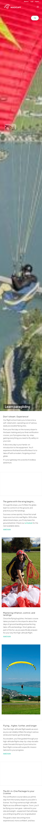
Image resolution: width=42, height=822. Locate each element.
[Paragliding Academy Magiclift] (19, 7)
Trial (35, 18)
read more (7, 529)
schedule (28, 523)
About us (26, 1)
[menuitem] (26, 1)
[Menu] (37, 6)
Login (31, 1)
